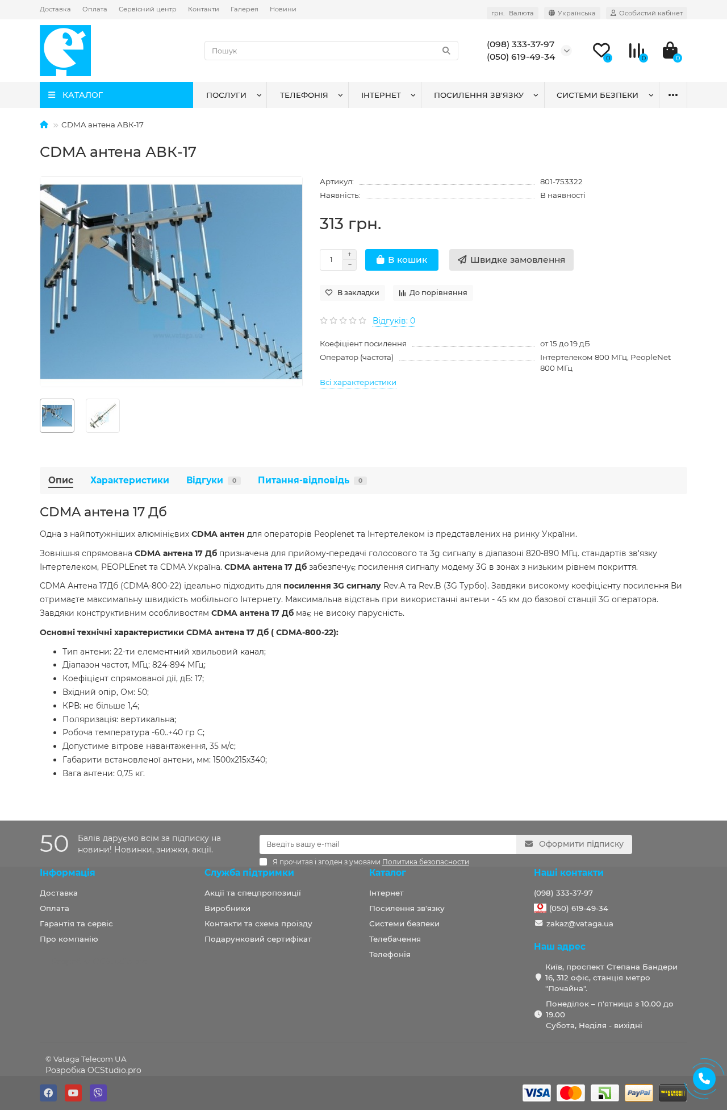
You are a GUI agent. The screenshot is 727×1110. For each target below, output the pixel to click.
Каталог (387, 872)
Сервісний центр (148, 9)
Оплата (94, 9)
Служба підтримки (249, 872)
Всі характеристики (358, 382)
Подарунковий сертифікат (258, 938)
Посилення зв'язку (479, 95)
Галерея (244, 9)
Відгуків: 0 (394, 321)
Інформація (67, 872)
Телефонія (304, 95)
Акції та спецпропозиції (252, 892)
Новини (283, 9)
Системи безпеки (597, 95)
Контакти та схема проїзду (258, 923)
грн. (512, 13)
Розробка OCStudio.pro (93, 1070)
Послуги (226, 95)
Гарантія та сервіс (76, 923)
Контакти (203, 9)
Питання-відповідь (310, 480)
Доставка (55, 9)
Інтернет (381, 95)
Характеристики (129, 480)
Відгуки (211, 480)
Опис (60, 480)
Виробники (227, 908)
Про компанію (69, 938)
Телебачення (395, 938)
